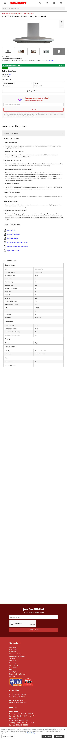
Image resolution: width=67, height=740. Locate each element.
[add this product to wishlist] (61, 26)
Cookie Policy (31, 733)
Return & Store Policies (17, 674)
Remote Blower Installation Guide (17, 246)
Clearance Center (15, 654)
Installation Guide (12, 238)
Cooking (11, 13)
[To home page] (18, 3)
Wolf (10, 74)
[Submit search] (63, 8)
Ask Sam (33, 109)
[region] (33, 733)
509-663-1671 (19, 700)
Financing (12, 663)
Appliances (5, 13)
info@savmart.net (20, 703)
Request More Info (34, 91)
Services (12, 658)
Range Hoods (18, 13)
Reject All (59, 736)
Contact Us (13, 667)
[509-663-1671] (54, 3)
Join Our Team (14, 665)
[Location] (47, 3)
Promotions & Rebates (17, 656)
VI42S (8, 76)
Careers (12, 676)
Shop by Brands (14, 672)
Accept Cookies (47, 736)
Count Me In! (33, 630)
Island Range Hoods (29, 13)
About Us (12, 661)
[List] (40, 3)
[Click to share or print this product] (61, 22)
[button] (5, 3)
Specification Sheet (13, 250)
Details (60, 65)
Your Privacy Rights (7, 736)
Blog (11, 669)
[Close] (64, 730)
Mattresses (13, 649)
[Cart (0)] (61, 3)
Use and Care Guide (13, 234)
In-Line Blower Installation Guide (17, 242)
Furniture (12, 652)
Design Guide (11, 230)
